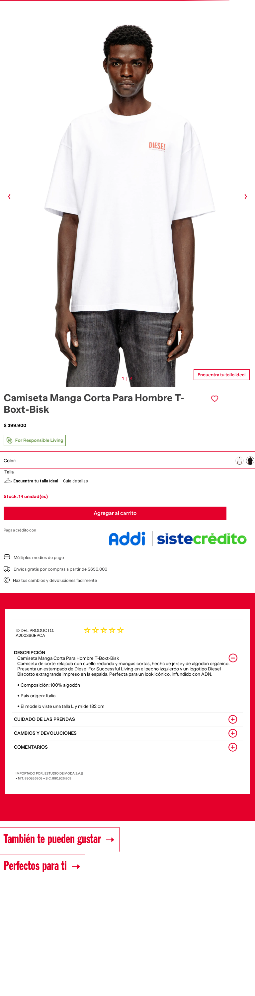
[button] (239, 461)
